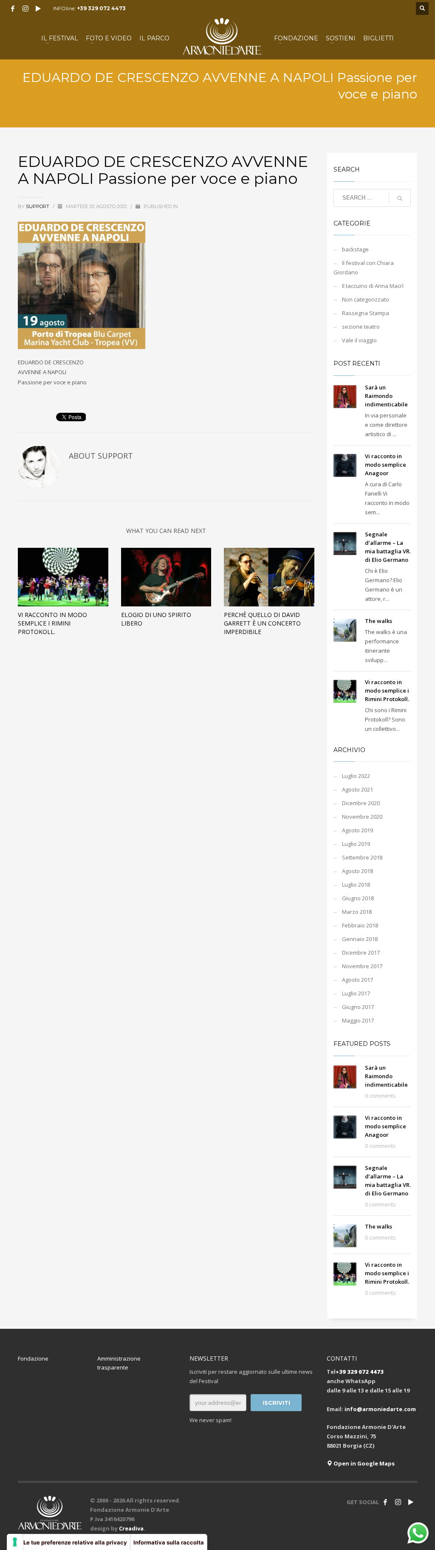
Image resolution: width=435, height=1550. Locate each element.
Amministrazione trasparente (119, 1363)
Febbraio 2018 (360, 925)
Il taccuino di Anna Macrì (373, 286)
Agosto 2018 (357, 871)
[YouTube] (38, 8)
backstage (355, 249)
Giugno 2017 (358, 1007)
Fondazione (33, 1358)
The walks (378, 621)
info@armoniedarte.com (380, 1409)
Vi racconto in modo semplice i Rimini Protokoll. (52, 623)
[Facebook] (12, 8)
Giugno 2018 (358, 898)
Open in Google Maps (363, 1463)
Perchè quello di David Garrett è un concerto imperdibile (262, 623)
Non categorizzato (365, 299)
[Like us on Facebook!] (385, 1502)
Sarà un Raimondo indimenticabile (386, 395)
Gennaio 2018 (360, 939)
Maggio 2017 (358, 1020)
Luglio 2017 (356, 993)
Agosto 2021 (357, 789)
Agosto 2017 (357, 980)
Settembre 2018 (362, 857)
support (38, 206)
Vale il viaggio (359, 340)
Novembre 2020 (362, 816)
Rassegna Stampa (365, 313)
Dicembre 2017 (361, 952)
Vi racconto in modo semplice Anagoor (385, 464)
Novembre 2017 (362, 966)
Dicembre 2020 (361, 803)
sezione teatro (361, 326)
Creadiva (131, 1528)
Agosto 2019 (357, 830)
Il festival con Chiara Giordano (363, 267)
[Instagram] (25, 8)
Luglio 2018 (356, 884)
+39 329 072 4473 (101, 8)
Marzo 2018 (357, 912)
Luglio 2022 (356, 776)
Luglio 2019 (356, 844)
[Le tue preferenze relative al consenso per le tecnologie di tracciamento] (15, 1542)
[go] (400, 198)
